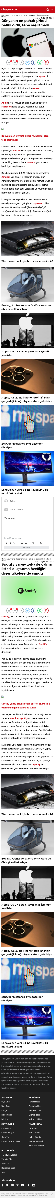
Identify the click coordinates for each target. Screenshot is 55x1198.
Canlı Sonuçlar (7, 1133)
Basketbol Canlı (8, 1168)
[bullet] (26, 542)
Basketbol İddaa (36, 1106)
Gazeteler (33, 1128)
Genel (3, 17)
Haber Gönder (35, 1137)
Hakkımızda (6, 1115)
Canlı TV (5, 1137)
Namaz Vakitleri (36, 1141)
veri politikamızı (31, 1195)
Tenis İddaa (6, 1164)
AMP (3, 1172)
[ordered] (22, 542)
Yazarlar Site (7, 1159)
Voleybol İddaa (35, 1119)
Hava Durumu (35, 1133)
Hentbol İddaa (35, 1111)
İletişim (4, 1119)
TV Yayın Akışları (36, 1146)
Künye (4, 1111)
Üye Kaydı (5, 1106)
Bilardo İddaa (34, 1115)
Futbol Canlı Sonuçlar (10, 1141)
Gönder (27, 548)
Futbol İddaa (34, 1102)
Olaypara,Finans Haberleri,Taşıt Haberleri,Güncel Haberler (25, 15)
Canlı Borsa (6, 1128)
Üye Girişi (5, 1102)
